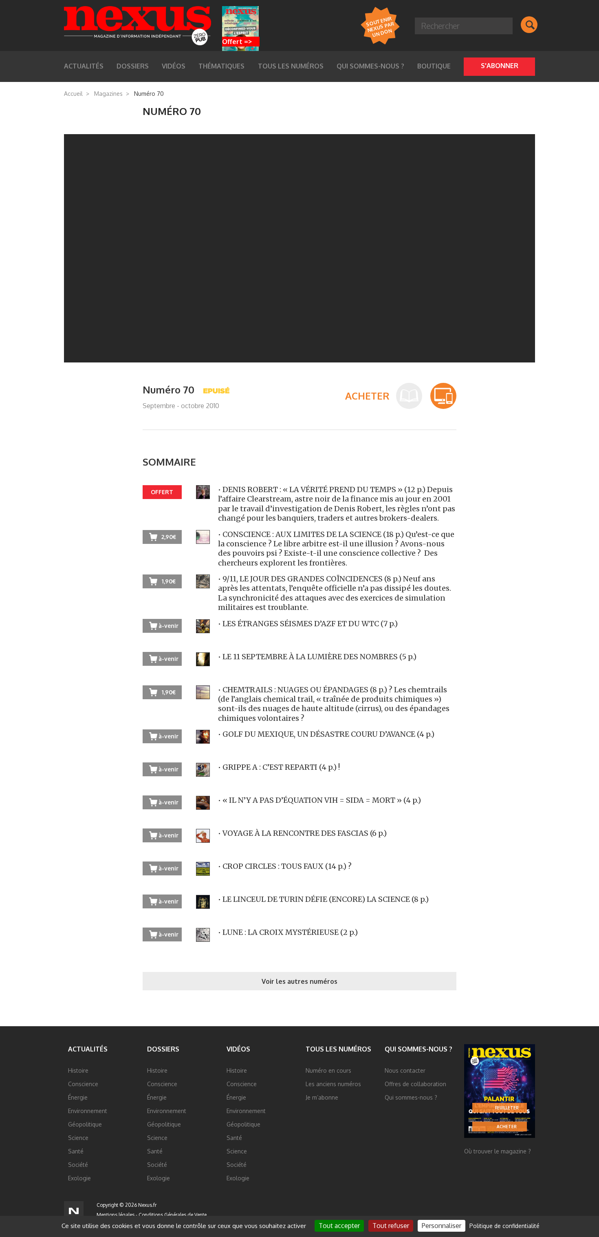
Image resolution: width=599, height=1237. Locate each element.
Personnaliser (441, 1226)
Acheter (507, 1126)
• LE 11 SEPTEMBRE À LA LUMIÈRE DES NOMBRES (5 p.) (317, 656)
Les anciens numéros (333, 1083)
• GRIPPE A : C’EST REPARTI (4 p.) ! (279, 767)
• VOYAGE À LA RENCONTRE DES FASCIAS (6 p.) (302, 833)
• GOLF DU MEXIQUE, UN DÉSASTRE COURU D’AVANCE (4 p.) (326, 734)
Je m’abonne (322, 1097)
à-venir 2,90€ (168, 870)
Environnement (87, 1110)
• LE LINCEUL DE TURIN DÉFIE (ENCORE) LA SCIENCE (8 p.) (323, 899)
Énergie (78, 1097)
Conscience (83, 1083)
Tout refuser (390, 1226)
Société (78, 1164)
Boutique (434, 66)
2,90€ (168, 536)
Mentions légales (115, 1215)
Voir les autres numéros (299, 981)
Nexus (137, 25)
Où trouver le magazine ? (497, 1151)
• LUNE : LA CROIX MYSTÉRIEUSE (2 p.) (288, 932)
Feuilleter (507, 1107)
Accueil (73, 93)
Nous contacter (405, 1070)
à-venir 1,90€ (168, 627)
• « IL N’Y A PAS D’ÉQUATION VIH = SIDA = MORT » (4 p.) (319, 800)
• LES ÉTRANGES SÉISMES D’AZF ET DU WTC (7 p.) (308, 623)
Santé (76, 1151)
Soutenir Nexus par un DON (380, 26)
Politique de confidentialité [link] (504, 1225)
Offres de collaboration (415, 1083)
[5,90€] (443, 396)
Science (78, 1137)
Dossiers (163, 1049)
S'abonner (499, 66)
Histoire (78, 1070)
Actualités (88, 1049)
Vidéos (238, 1049)
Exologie (79, 1178)
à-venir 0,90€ (168, 660)
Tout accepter (339, 1226)
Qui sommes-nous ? (370, 66)
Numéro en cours (328, 1070)
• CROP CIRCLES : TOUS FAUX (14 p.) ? (285, 866)
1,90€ (169, 581)
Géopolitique (85, 1124)
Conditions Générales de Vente (173, 1215)
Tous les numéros (291, 66)
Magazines (108, 93)
